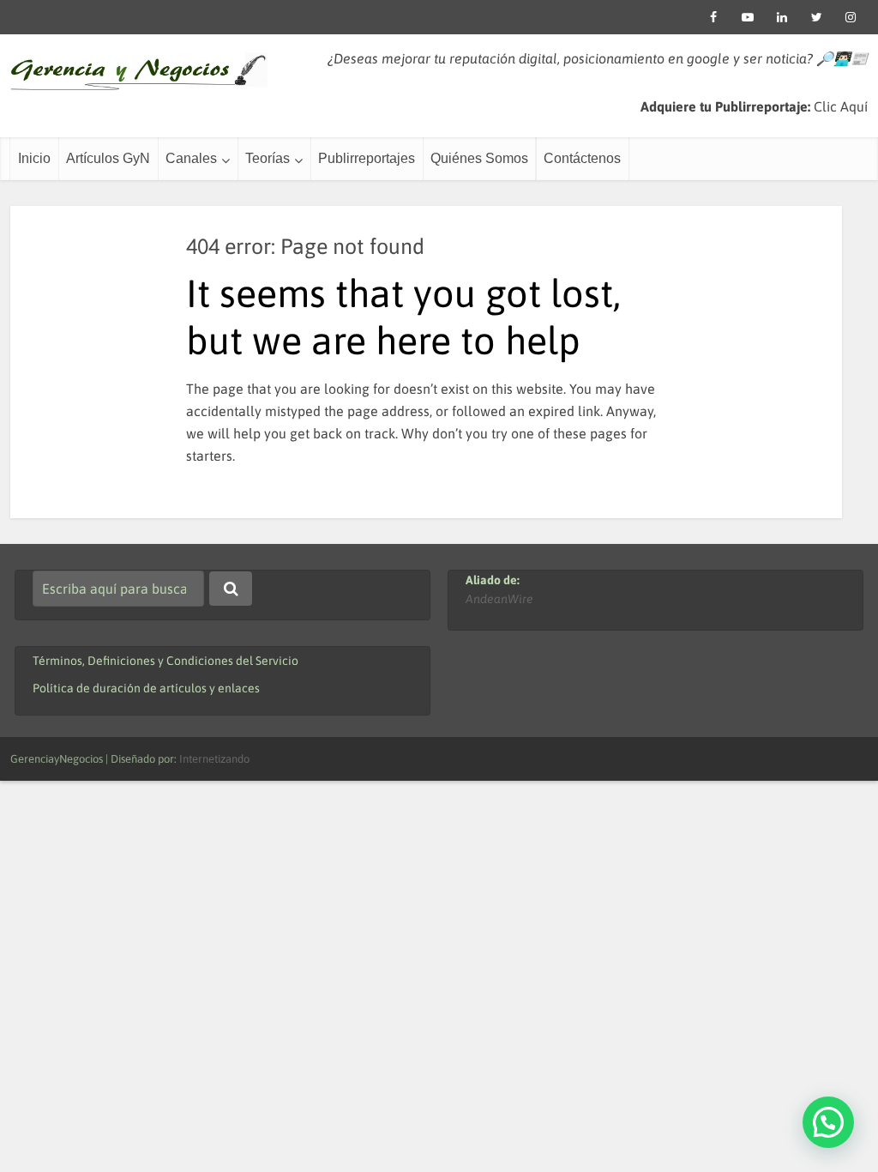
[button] (828, 1122)
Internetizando (214, 758)
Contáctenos (582, 158)
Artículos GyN (108, 158)
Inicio (34, 158)
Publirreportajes (366, 158)
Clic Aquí (841, 106)
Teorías (267, 158)
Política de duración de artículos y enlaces (146, 688)
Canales (191, 158)
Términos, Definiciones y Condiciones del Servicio (165, 661)
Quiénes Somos (479, 158)
